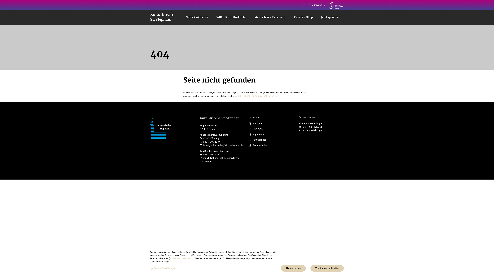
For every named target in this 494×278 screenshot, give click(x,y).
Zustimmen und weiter (327, 268)
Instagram (258, 123)
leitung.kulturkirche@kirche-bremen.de (223, 145)
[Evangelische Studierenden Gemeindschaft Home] (161, 17)
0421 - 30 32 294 (211, 141)
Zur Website (318, 5)
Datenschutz (259, 139)
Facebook (258, 128)
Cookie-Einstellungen (165, 268)
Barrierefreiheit (260, 145)
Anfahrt (257, 117)
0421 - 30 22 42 (211, 154)
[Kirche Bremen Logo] (336, 5)
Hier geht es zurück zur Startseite (259, 96)
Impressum (258, 134)
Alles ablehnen (293, 268)
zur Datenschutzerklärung (182, 258)
